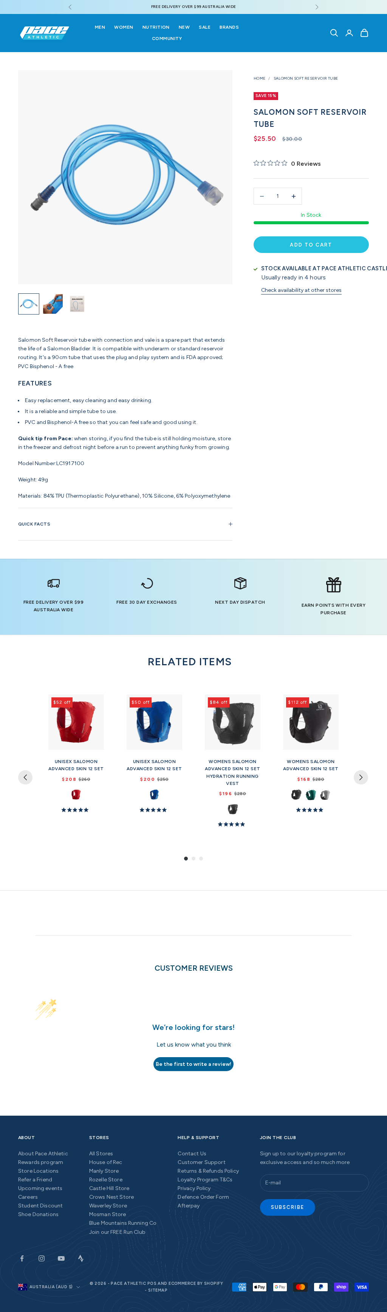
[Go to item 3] (77, 304)
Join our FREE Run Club (117, 1232)
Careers (28, 1197)
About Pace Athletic (43, 1153)
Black (296, 794)
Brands (229, 27)
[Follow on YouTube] (61, 1258)
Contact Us (192, 1153)
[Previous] (25, 777)
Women (123, 27)
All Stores (101, 1153)
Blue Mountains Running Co (123, 1223)
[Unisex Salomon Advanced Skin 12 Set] (76, 722)
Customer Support (201, 1162)
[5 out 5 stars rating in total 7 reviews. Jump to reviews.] (76, 809)
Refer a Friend (35, 1179)
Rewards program (40, 1162)
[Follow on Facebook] (22, 1258)
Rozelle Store (105, 1179)
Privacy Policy (194, 1188)
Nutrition (156, 27)
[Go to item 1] (28, 304)
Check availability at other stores (301, 290)
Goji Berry (76, 794)
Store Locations (38, 1171)
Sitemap (157, 1290)
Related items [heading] (190, 661)
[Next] (361, 777)
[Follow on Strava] (81, 1258)
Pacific (310, 794)
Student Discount (40, 1206)
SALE (205, 27)
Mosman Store (107, 1214)
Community (167, 38)
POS (151, 1283)
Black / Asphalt (232, 809)
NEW (184, 27)
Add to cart (311, 245)
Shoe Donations (38, 1214)
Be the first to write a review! (193, 1064)
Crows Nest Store (111, 1197)
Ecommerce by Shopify (196, 1283)
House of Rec (105, 1162)
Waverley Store (108, 1206)
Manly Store (104, 1171)
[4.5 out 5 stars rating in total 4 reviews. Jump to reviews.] (233, 824)
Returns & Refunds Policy (208, 1171)
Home (260, 78)
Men (100, 27)
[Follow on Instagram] (41, 1258)
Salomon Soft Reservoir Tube (306, 78)
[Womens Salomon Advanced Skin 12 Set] (311, 722)
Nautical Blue (154, 794)
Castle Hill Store (109, 1188)
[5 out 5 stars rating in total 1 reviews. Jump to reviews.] (154, 809)
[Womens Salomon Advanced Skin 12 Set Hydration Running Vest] (232, 722)
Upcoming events (40, 1188)
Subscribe (287, 1207)
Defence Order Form (203, 1197)
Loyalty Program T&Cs (205, 1179)
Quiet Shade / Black (325, 794)
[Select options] (95, 743)
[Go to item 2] (52, 304)
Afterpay (189, 1206)
